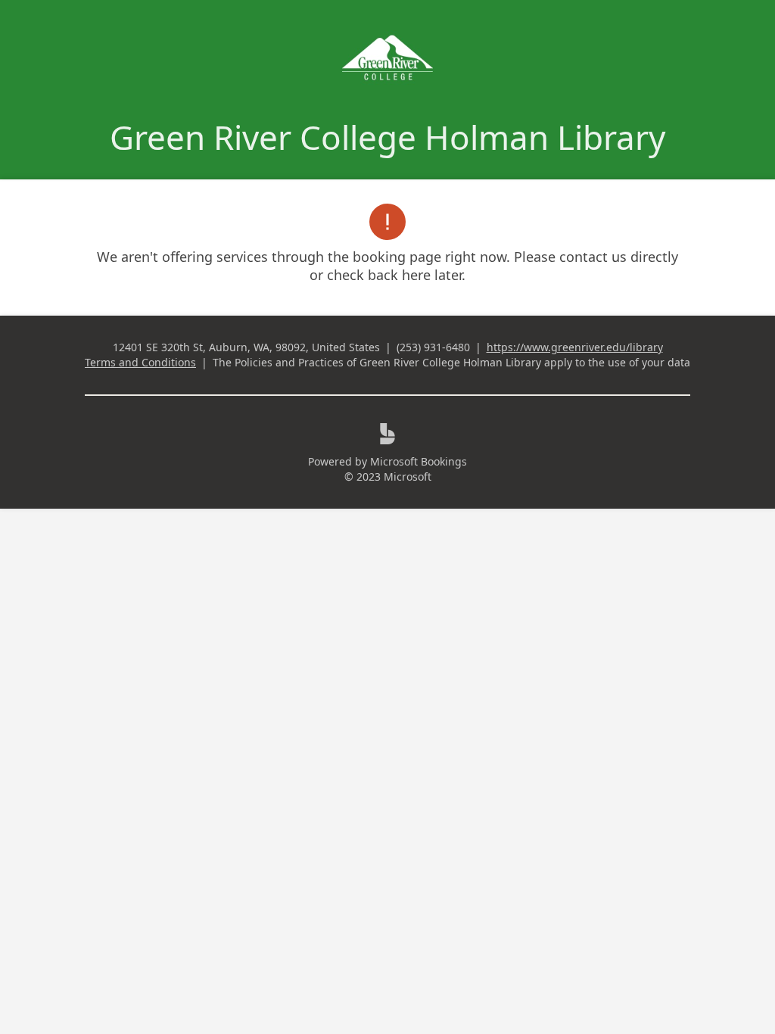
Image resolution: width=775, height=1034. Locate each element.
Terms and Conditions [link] (140, 362)
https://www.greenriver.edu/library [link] (575, 347)
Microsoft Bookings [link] (418, 461)
